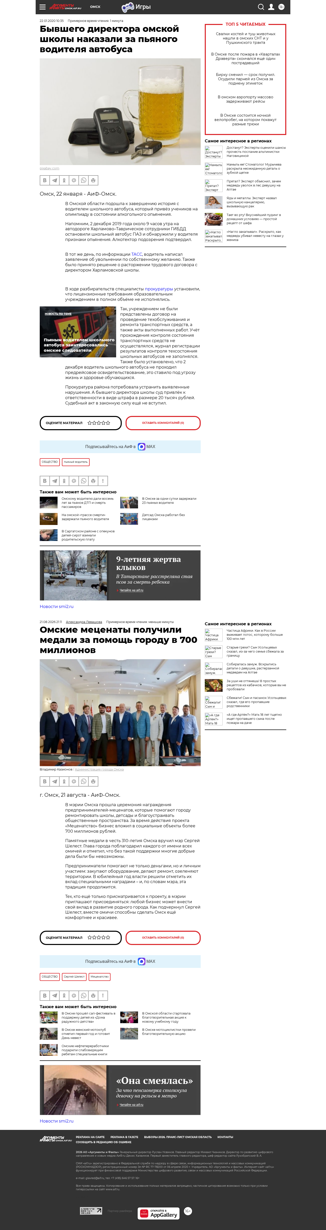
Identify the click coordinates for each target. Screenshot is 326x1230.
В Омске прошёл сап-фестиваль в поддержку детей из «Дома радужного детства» (88, 1017)
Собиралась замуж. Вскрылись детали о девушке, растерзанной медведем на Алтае (253, 668)
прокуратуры (159, 289)
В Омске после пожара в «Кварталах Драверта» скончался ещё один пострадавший (245, 58)
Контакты (225, 1137)
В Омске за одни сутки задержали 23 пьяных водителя (169, 501)
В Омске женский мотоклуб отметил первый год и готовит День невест (86, 1034)
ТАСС (136, 254)
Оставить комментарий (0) (163, 423)
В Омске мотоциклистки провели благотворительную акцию (169, 1032)
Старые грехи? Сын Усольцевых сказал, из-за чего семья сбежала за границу (255, 651)
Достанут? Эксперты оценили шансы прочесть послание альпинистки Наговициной (256, 152)
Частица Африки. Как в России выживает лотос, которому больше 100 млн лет (255, 635)
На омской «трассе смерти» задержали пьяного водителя (85, 517)
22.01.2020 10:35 (52, 21)
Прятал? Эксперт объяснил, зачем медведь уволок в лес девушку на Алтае (254, 185)
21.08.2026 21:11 (51, 622)
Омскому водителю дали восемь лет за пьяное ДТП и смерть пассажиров (88, 503)
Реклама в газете (124, 1137)
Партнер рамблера (120, 1210)
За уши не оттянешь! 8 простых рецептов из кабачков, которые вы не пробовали (256, 685)
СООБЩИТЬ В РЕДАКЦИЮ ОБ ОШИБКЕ (103, 1142)
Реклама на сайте (90, 1137)
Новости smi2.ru (57, 606)
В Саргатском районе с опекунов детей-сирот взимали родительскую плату (88, 535)
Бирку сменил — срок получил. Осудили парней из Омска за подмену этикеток (245, 79)
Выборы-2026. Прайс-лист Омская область (178, 1137)
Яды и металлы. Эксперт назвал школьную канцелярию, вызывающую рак (252, 202)
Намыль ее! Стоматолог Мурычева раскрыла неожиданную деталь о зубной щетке (254, 168)
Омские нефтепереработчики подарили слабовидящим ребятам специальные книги (85, 1050)
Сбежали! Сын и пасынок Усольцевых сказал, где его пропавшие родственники (256, 702)
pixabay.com (49, 168)
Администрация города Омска (99, 769)
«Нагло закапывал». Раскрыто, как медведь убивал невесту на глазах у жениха (255, 236)
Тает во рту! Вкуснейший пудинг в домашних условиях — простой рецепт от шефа (254, 219)
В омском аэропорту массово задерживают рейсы (245, 99)
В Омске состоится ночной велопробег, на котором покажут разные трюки (245, 119)
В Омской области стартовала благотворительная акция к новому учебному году (166, 1017)
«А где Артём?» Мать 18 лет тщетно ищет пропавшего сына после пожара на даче (254, 719)
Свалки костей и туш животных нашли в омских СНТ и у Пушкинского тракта (245, 38)
